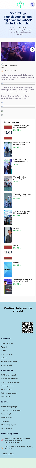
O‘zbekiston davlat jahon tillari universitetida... (21, 126)
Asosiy (12, 28)
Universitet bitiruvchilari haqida (11, 410)
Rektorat (4, 347)
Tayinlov (16, 228)
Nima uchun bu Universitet (9, 378)
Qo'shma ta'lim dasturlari (9, 375)
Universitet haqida (7, 343)
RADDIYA (16, 262)
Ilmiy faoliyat (5, 421)
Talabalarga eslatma (7, 386)
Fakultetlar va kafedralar (9, 361)
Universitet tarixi (6, 365)
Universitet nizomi (7, 354)
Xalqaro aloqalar (6, 414)
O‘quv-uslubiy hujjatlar (8, 425)
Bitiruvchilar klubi (6, 389)
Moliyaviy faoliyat (7, 417)
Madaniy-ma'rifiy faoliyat (9, 407)
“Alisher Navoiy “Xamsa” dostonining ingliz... (21, 143)
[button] (32, 49)
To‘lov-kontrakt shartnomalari (10, 382)
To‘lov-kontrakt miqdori (8, 393)
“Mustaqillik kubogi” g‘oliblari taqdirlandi (20, 178)
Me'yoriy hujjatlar (6, 428)
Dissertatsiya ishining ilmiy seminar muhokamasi (22, 280)
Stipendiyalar (5, 397)
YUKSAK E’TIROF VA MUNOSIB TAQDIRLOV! (20, 161)
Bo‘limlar (4, 358)
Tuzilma (3, 350)
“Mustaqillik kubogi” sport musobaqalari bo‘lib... (22, 195)
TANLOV (16, 245)
